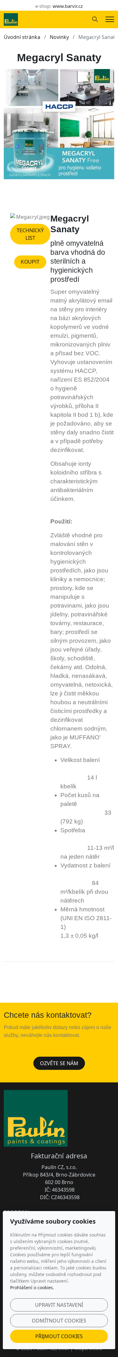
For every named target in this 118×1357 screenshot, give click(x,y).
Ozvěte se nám (59, 1063)
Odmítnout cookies (59, 1320)
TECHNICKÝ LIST (30, 234)
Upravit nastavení (59, 1304)
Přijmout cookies (59, 1336)
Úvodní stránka (22, 37)
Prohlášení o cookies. (32, 1287)
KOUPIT (30, 262)
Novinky (59, 37)
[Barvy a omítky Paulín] (11, 18)
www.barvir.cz (68, 6)
